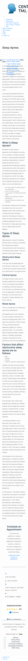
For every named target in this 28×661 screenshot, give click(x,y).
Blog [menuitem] (4, 32)
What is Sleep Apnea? (13, 61)
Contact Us (14, 557)
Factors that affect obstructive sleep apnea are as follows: (13, 68)
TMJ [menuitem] (7, 26)
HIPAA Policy (16, 648)
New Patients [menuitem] (6, 30)
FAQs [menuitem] (4, 34)
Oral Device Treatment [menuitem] (12, 23)
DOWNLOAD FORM (14, 555)
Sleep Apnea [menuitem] (9, 21)
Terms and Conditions (16, 644)
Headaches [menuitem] (9, 19)
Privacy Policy (15, 639)
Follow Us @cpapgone (14, 619)
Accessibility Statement (15, 646)
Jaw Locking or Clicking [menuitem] (13, 24)
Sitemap (15, 637)
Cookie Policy (15, 642)
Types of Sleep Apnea (13, 64)
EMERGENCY (14, 559)
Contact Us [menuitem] (6, 35)
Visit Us (5, 659)
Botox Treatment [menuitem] (7, 28)
